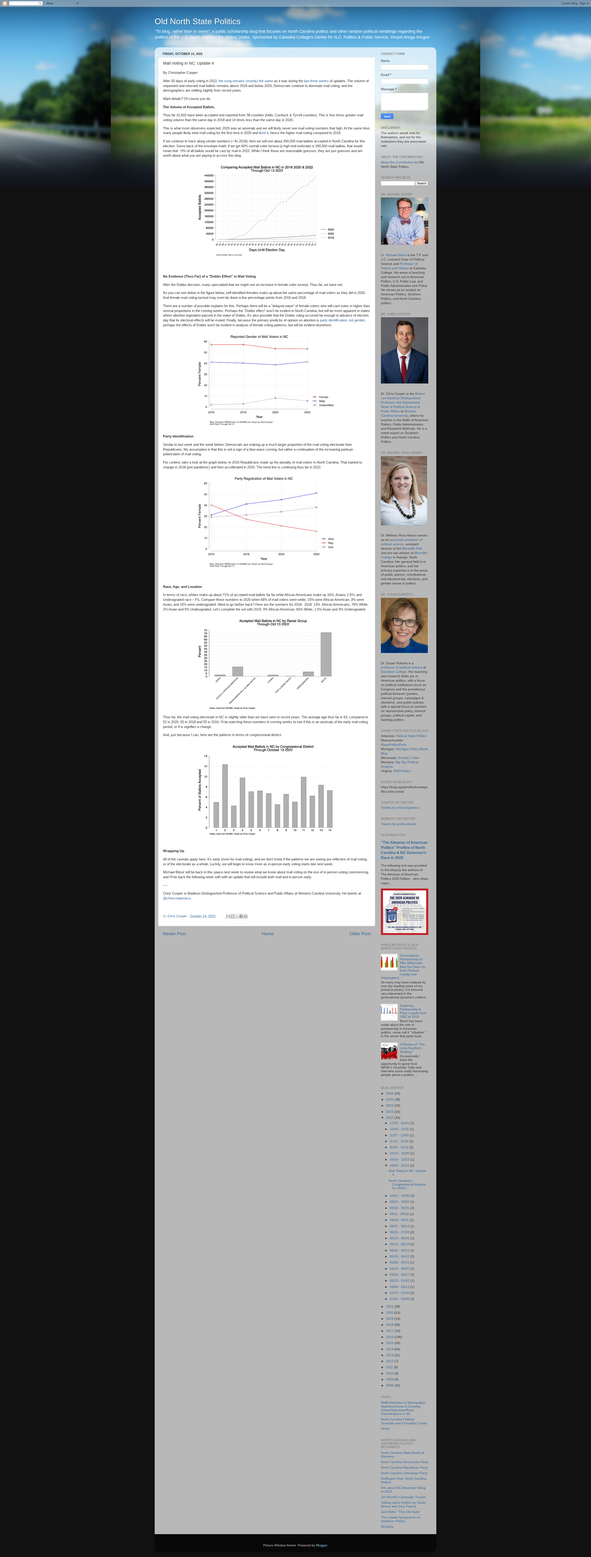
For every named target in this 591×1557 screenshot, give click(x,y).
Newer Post (174, 933)
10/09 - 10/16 (400, 1165)
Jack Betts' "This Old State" (401, 1512)
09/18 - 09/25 (400, 1208)
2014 (390, 1349)
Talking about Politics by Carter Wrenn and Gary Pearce (403, 1504)
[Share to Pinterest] (245, 916)
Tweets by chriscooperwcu (400, 807)
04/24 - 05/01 (400, 1268)
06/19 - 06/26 (400, 1238)
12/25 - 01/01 (400, 1123)
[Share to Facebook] (241, 916)
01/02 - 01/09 (400, 1299)
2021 (390, 1306)
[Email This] (228, 916)
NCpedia (387, 1526)
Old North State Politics (198, 21)
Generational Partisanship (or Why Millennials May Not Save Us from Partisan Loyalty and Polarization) (403, 967)
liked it (263, 133)
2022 (390, 1118)
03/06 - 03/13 (400, 1287)
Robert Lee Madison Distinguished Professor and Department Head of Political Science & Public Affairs (403, 402)
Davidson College (394, 672)
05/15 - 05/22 (400, 1256)
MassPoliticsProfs (394, 744)
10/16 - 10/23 (400, 1159)
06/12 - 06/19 (400, 1244)
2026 (390, 1093)
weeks (324, 81)
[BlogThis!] (232, 916)
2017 (390, 1331)
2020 (390, 1312)
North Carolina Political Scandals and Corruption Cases (404, 1421)
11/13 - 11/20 (399, 1141)
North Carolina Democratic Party (404, 1462)
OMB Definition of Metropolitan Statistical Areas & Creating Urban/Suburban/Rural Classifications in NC (403, 1408)
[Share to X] (237, 916)
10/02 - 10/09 (400, 1196)
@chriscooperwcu (176, 898)
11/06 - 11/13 (399, 1147)
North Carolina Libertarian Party (404, 1473)
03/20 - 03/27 (400, 1274)
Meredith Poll (411, 548)
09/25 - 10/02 (400, 1202)
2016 (390, 1337)
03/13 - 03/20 (400, 1280)
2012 (390, 1361)
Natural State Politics (411, 736)
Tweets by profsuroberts (398, 824)
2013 (390, 1355)
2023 (390, 1112)
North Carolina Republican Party (404, 1467)
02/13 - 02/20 (400, 1293)
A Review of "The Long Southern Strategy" (412, 1048)
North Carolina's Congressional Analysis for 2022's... (407, 1184)
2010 (390, 1373)
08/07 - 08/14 (400, 1226)
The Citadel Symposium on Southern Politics (400, 1519)
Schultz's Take (408, 758)
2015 (390, 1343)
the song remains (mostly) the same (246, 81)
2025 (390, 1099)
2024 (390, 1105)
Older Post (360, 933)
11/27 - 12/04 (400, 1135)
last (306, 81)
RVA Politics (402, 771)
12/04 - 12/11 (400, 1129)
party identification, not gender (342, 320)
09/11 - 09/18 (400, 1214)
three (314, 81)
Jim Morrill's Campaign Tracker (403, 1497)
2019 (390, 1318)
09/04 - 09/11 (400, 1220)
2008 (390, 1385)
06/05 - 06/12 (400, 1250)
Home (268, 933)
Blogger (321, 1545)
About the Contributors (397, 162)
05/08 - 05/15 (400, 1262)
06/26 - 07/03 (400, 1232)
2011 (390, 1367)
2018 (390, 1324)
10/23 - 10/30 (400, 1153)
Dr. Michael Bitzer (394, 255)
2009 (390, 1379)
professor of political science (401, 667)
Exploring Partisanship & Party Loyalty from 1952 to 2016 (413, 1011)
